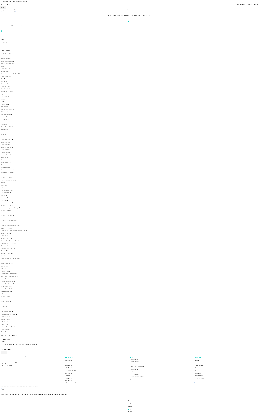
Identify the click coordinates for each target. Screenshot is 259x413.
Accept (13, 398)
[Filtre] (1, 392)
